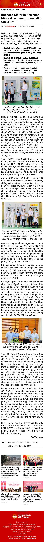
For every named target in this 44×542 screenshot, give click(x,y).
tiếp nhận (27, 442)
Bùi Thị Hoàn (10, 26)
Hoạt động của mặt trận (13, 10)
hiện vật (36, 442)
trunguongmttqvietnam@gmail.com (24, 536)
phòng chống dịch (15, 446)
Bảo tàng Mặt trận (15, 442)
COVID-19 (27, 446)
